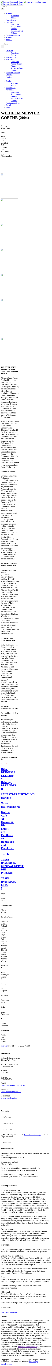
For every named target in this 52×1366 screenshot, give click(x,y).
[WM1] (9, 172)
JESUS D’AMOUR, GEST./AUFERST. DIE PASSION (12, 866)
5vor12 (5, 854)
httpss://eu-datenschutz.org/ (28, 1347)
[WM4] (9, 247)
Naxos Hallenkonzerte (10, 805)
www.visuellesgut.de (9, 1098)
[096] (9, 272)
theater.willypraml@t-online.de (13, 1085)
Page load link (6, 1364)
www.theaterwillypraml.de (11, 1092)
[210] (9, 337)
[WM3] (9, 222)
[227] (9, 297)
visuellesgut (33, 1362)
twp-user (4, 1046)
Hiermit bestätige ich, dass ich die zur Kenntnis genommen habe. (26, 1136)
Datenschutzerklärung (9, 1312)
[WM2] (9, 197)
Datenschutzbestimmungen (32, 1135)
